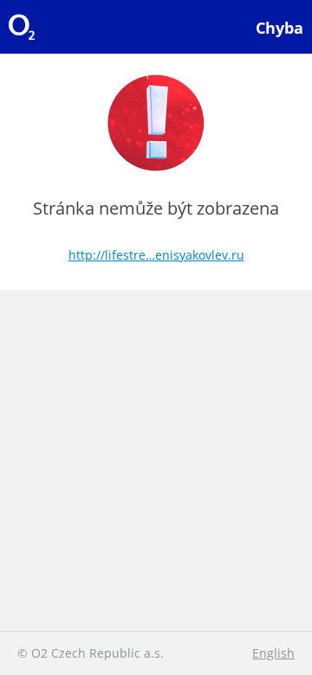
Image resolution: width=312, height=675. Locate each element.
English (273, 653)
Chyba (279, 27)
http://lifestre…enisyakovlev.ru (156, 255)
